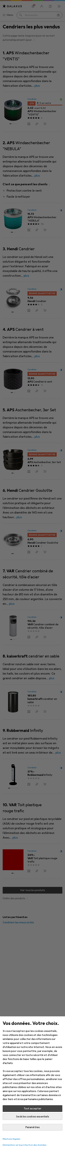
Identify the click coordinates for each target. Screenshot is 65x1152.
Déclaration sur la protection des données (24, 1145)
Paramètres (32, 1127)
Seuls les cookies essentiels (32, 1116)
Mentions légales (11, 1139)
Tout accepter (32, 1108)
